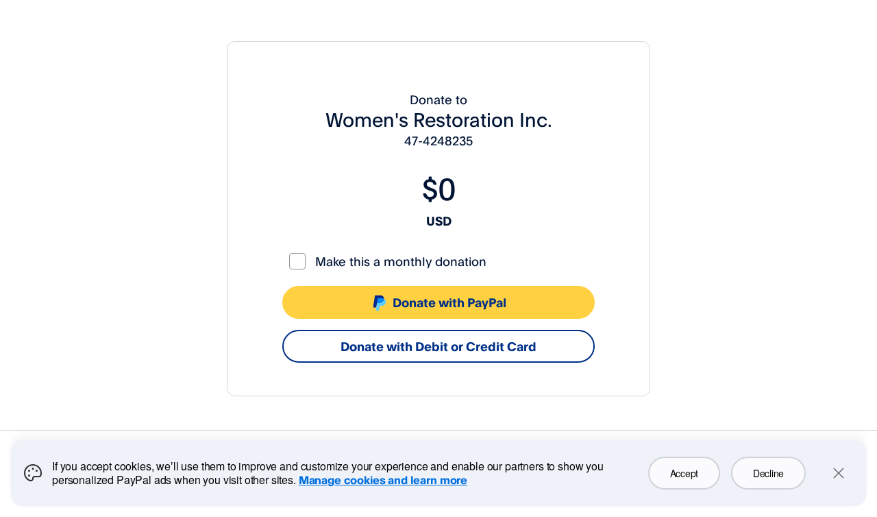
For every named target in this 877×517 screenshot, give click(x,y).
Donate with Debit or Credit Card (438, 346)
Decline (768, 473)
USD (439, 220)
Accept (684, 473)
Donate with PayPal (449, 302)
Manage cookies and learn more (383, 480)
